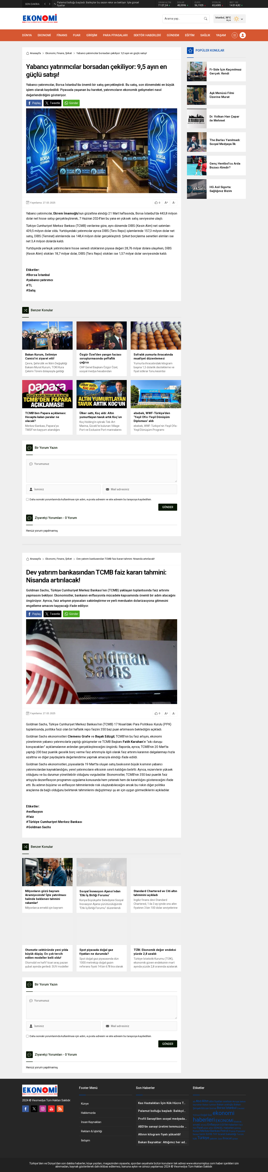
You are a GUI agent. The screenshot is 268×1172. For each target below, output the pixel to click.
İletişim (85, 1140)
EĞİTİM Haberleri (229, 1124)
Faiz (241, 1125)
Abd (198, 1101)
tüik (195, 1138)
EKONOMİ (224, 1120)
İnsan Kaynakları (91, 1122)
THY (215, 1134)
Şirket (68, 53)
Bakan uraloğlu (225, 1104)
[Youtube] (51, 1108)
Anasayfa (35, 53)
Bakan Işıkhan (209, 1104)
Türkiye (203, 1138)
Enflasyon (213, 1124)
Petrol (224, 1130)
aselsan (227, 1101)
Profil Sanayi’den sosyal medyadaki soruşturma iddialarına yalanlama (97, 4)
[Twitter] (34, 1108)
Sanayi (196, 1134)
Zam (220, 1139)
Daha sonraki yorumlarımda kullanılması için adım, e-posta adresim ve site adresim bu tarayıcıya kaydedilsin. (91, 499)
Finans (60, 53)
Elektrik (238, 1121)
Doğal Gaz (206, 1114)
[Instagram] (42, 1108)
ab (194, 1101)
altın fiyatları (215, 1101)
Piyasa (232, 1131)
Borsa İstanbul (226, 1108)
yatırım (213, 1138)
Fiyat (200, 1127)
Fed (194, 1128)
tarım (202, 1134)
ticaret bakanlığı (227, 1134)
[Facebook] (25, 1108)
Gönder (73, 103)
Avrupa (235, 1101)
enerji (204, 1125)
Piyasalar (240, 1131)
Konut (196, 1130)
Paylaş (36, 103)
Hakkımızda (88, 1112)
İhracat (227, 1138)
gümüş (237, 1128)
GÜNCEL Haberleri (224, 1127)
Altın (205, 1101)
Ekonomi (51, 53)
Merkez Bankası (210, 1130)
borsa (213, 1108)
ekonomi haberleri (213, 1116)
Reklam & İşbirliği (91, 1131)
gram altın (208, 1128)
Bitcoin (205, 1108)
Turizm (240, 1134)
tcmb (209, 1134)
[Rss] (60, 1108)
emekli (196, 1124)
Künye (85, 1103)
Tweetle (55, 103)
